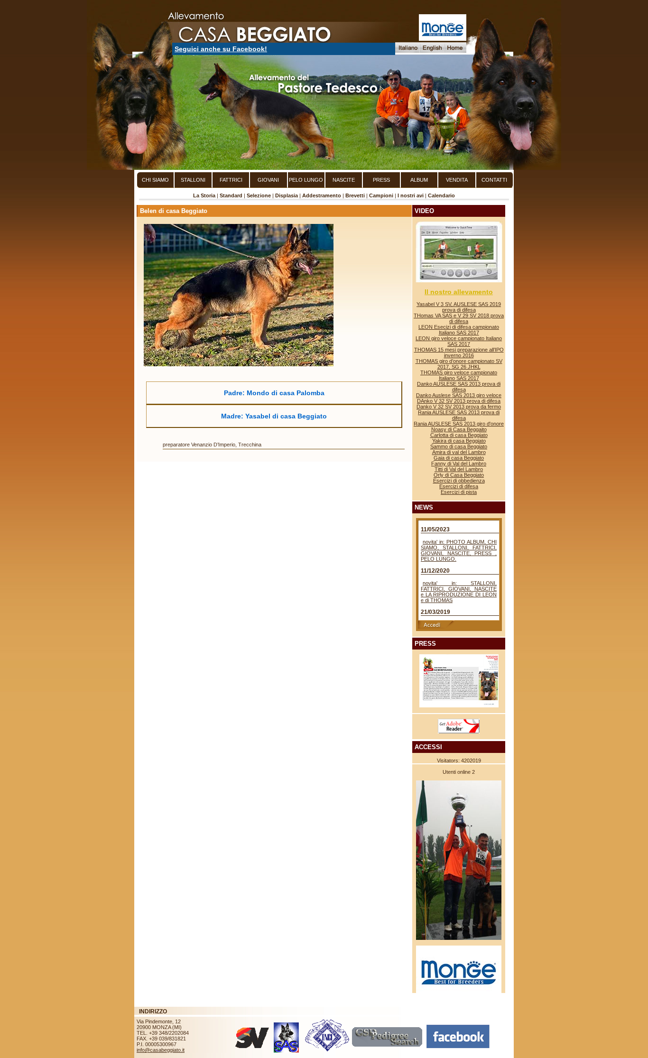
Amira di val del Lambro (459, 452)
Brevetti (355, 195)
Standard (231, 195)
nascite (344, 180)
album (419, 180)
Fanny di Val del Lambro (458, 463)
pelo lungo (306, 180)
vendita (457, 180)
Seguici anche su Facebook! (221, 49)
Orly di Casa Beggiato (459, 475)
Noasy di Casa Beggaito (459, 429)
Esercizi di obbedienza (459, 480)
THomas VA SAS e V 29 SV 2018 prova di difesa (459, 318)
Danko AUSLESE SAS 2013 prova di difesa (458, 386)
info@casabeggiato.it (161, 1050)
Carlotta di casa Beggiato (459, 435)
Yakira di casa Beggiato (459, 441)
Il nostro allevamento (459, 292)
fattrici (231, 180)
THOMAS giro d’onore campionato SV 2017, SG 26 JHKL (459, 364)
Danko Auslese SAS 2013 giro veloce (458, 395)
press (381, 180)
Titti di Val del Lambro (459, 469)
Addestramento (321, 195)
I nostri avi (411, 195)
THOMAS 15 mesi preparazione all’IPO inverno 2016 (459, 352)
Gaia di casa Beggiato (459, 458)
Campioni (381, 195)
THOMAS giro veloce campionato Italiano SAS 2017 (458, 375)
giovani (268, 180)
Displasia (286, 195)
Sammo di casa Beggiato (458, 446)
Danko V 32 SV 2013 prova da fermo (459, 406)
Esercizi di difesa (458, 486)
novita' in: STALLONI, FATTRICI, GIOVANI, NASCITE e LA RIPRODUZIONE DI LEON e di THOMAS (459, 591)
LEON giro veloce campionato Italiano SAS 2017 (459, 341)
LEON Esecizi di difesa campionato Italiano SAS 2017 (458, 329)
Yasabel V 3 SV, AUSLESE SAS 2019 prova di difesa (459, 307)
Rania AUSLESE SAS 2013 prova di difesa (459, 415)
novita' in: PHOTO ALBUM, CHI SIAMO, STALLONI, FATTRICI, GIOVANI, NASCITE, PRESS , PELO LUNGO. (459, 550)
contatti (494, 180)
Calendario (441, 195)
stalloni (193, 180)
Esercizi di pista (459, 492)
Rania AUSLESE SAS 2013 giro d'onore (459, 424)
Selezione (259, 195)
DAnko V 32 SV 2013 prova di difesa (458, 401)
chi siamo (155, 180)
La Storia (204, 195)
